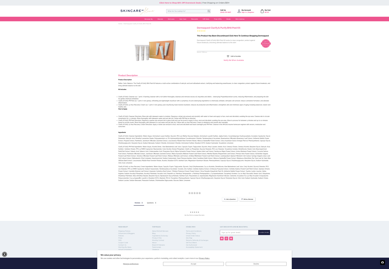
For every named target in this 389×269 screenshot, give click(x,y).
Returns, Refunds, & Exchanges (197, 240)
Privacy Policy (191, 233)
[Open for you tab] (382, 262)
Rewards (194, 19)
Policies (121, 236)
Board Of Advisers (158, 245)
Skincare (171, 19)
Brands (160, 19)
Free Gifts (218, 19)
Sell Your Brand (191, 243)
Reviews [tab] (137, 203)
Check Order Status (193, 236)
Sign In (244, 12)
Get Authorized (191, 245)
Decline (256, 264)
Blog (153, 233)
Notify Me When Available (234, 60)
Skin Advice (240, 19)
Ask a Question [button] (231, 199)
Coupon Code (123, 243)
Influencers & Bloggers (126, 233)
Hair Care (182, 19)
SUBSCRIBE (264, 232)
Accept (193, 264)
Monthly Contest (158, 240)
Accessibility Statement (194, 247)
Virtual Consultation (125, 249)
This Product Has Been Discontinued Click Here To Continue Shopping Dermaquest (233, 36)
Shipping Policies (124, 231)
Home (120, 24)
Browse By (149, 19)
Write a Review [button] (248, 199)
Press (120, 238)
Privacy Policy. (204, 258)
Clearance (155, 249)
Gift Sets (206, 19)
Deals (228, 19)
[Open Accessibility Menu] (4, 254)
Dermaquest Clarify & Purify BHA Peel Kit (137, 24)
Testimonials (156, 247)
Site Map (189, 238)
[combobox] (188, 11)
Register (251, 12)
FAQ (119, 240)
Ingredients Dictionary (160, 236)
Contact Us (122, 245)
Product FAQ (156, 238)
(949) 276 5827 (225, 12)
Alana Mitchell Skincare (160, 231)
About (154, 243)
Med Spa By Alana (124, 247)
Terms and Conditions (193, 231)
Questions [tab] (150, 203)
